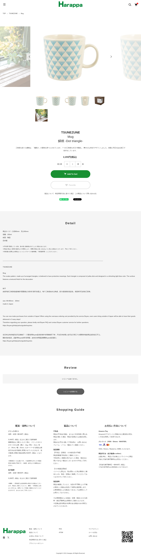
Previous (29, 56)
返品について (49, 193)
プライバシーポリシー (36, 543)
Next (111, 56)
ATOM (61, 532)
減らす (67, 164)
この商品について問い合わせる (85, 193)
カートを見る (93, 532)
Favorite (72, 185)
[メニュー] (4, 4)
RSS (60, 529)
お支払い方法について (36, 536)
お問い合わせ (93, 536)
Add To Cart (72, 174)
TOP (4, 13)
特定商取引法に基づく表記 (64, 193)
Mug (22, 13)
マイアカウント (94, 529)
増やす (78, 164)
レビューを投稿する (70, 391)
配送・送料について (35, 529)
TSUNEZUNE (13, 13)
